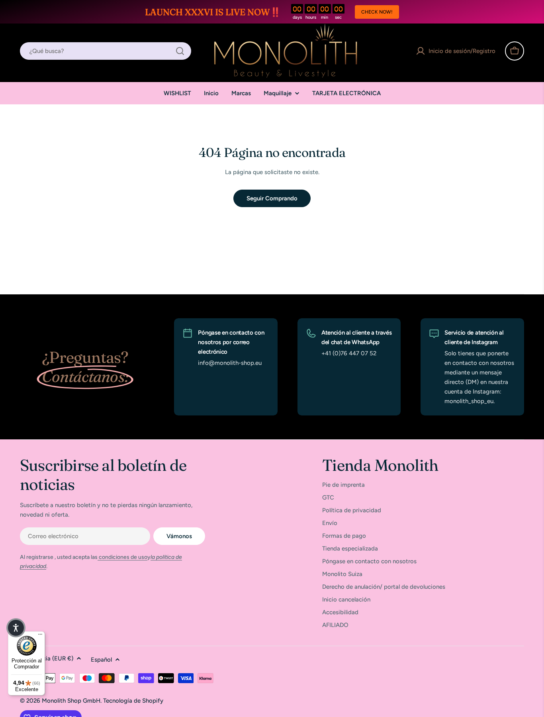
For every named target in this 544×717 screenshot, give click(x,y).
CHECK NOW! (377, 12)
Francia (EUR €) (52, 658)
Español (101, 659)
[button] (15, 627)
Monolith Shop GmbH (71, 700)
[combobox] (105, 51)
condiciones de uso (122, 557)
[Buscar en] (180, 51)
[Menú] (40, 636)
